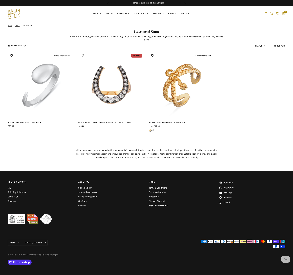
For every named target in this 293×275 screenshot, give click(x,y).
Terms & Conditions (158, 187)
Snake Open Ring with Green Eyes (167, 122)
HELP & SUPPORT (17, 182)
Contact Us (13, 196)
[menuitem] (97, 13)
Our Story (82, 201)
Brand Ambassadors (87, 196)
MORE (152, 182)
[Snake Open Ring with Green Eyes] (182, 85)
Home (10, 25)
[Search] (272, 13)
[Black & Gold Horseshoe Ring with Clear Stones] (111, 85)
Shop (17, 25)
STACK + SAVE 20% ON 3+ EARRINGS (146, 3)
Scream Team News (87, 192)
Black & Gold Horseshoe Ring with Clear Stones (104, 122)
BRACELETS (158, 13)
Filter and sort (19, 46)
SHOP (96, 13)
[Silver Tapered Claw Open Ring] (41, 85)
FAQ (9, 187)
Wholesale (154, 196)
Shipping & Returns (17, 192)
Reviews (82, 205)
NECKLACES (140, 13)
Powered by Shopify (50, 254)
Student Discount (157, 201)
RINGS (171, 13)
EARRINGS (122, 13)
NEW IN (109, 13)
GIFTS (184, 13)
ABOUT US (83, 182)
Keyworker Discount (158, 205)
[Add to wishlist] (11, 55)
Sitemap (12, 201)
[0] (283, 13)
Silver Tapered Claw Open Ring (24, 122)
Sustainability (85, 187)
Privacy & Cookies (157, 192)
